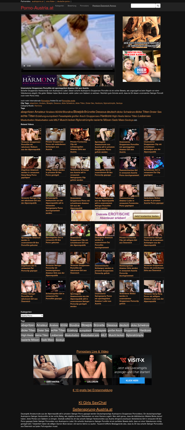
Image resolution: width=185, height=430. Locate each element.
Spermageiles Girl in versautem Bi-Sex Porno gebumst (54, 240)
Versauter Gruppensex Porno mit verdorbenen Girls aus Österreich (154, 268)
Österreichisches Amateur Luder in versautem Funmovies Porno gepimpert (128, 202)
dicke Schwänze (68, 103)
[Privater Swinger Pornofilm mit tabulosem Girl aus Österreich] (31, 285)
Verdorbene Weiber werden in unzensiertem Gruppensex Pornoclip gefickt (129, 298)
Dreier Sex (90, 103)
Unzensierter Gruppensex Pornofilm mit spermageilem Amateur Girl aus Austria (129, 147)
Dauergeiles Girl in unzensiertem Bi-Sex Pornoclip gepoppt (104, 172)
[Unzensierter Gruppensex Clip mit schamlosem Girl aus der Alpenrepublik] (80, 229)
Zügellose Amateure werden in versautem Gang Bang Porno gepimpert (30, 174)
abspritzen (34, 103)
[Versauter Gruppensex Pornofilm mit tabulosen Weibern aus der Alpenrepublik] (31, 133)
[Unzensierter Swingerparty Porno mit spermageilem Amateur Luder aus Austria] (105, 285)
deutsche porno (63, 1)
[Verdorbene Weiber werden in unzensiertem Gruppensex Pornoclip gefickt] (129, 285)
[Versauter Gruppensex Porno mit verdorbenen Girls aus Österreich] (154, 257)
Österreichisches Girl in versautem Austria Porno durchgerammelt (129, 172)
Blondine (68, 112)
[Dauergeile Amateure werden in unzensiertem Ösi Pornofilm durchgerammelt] (105, 229)
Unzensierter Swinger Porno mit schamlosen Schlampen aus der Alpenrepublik (153, 241)
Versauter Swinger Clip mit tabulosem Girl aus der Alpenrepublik (31, 200)
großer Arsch (79, 116)
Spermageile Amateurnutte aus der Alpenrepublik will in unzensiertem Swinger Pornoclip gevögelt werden (79, 300)
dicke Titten (80, 103)
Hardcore (99, 103)
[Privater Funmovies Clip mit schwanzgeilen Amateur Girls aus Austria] (80, 133)
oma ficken (50, 1)
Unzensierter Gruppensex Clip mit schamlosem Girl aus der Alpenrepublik (79, 241)
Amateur (40, 112)
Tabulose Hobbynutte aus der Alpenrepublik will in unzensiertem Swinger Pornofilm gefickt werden (104, 203)
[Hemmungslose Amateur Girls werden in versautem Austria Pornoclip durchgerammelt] (129, 257)
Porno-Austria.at (37, 7)
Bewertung (72, 5)
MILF (56, 120)
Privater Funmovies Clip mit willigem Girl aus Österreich (128, 240)
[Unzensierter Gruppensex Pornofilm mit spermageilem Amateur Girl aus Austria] (129, 133)
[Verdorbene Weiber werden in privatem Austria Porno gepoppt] (154, 189)
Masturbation (28, 119)
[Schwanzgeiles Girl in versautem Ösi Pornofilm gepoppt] (56, 285)
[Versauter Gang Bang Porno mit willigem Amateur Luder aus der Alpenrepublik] (154, 285)
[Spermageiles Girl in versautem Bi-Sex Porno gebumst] (56, 229)
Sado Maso (118, 120)
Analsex (42, 103)
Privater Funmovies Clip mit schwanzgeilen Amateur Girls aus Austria (78, 146)
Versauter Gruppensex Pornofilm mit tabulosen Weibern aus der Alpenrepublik (30, 146)
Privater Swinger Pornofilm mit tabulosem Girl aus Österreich (29, 297)
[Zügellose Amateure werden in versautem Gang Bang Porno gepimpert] (31, 161)
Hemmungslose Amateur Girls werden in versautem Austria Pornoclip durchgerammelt (128, 270)
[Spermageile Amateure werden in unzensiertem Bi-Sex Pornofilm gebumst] (31, 229)
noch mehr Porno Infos (30, 95)
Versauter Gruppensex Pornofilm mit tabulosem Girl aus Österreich (79, 269)
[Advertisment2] (141, 66)
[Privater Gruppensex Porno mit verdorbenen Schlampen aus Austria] (56, 133)
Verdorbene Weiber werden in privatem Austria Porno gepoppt (154, 200)
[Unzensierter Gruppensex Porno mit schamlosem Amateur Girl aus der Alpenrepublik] (80, 189)
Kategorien (59, 5)
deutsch (111, 112)
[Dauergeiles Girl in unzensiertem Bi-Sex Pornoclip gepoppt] (105, 161)
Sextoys (119, 103)
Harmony (38, 105)
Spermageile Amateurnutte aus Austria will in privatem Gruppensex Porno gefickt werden (105, 147)
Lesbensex (144, 116)
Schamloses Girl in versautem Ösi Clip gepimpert (152, 172)
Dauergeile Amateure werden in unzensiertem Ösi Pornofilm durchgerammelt (104, 242)
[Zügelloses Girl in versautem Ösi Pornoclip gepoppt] (31, 257)
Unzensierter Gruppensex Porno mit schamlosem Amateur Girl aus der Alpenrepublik (80, 203)
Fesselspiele (65, 116)
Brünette (89, 112)
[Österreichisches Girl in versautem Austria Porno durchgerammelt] (129, 161)
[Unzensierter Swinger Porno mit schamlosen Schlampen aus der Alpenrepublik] (154, 229)
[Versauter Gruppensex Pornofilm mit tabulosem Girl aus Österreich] (80, 257)
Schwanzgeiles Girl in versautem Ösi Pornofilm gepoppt (55, 296)
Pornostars (84, 5)
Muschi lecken (67, 120)
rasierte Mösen (103, 120)
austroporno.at (38, 1)
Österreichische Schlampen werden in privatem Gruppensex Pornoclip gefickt (104, 269)
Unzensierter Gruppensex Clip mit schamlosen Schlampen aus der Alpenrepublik (153, 146)
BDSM (58, 111)
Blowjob (50, 103)
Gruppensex (93, 116)
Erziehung (41, 116)
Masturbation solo (44, 119)
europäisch (52, 116)
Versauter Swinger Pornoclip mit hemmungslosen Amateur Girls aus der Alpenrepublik (55, 270)
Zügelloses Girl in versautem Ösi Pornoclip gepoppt (29, 268)
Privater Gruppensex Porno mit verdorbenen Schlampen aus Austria (56, 145)
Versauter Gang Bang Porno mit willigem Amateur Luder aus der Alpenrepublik (154, 297)
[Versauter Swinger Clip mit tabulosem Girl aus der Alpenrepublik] (31, 189)
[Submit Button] (157, 6)
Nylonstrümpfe (109, 103)
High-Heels (118, 116)
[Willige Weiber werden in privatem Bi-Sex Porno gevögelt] (56, 161)
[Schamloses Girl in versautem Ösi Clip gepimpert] (154, 161)
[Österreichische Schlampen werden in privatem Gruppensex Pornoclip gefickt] (105, 257)
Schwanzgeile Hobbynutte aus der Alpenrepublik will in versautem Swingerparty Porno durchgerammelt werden (54, 205)
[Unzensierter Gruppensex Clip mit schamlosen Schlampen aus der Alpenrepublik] (154, 133)
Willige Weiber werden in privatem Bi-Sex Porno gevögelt (55, 172)
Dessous (57, 103)
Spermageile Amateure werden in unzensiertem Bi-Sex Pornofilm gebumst (31, 241)
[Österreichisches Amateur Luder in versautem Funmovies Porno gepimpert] (129, 189)
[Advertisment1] (141, 32)
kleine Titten (131, 116)
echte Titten (28, 116)
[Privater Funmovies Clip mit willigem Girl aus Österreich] (129, 229)
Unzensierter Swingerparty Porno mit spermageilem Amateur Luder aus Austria (103, 298)
